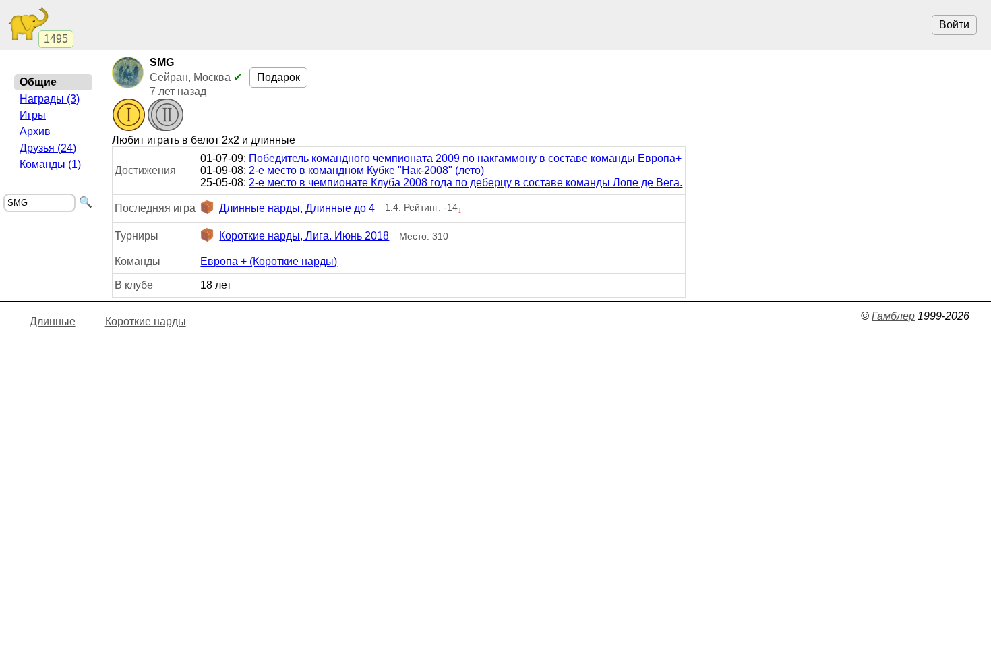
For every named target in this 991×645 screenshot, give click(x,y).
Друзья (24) (48, 148)
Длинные (53, 321)
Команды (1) (50, 164)
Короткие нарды (145, 321)
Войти (954, 24)
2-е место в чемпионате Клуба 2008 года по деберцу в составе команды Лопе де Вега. (465, 182)
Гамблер (893, 316)
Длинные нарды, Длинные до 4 (297, 208)
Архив (35, 131)
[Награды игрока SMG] (148, 116)
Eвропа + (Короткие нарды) (268, 261)
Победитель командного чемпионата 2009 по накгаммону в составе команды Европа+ (465, 158)
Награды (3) (50, 99)
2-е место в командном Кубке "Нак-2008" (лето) (366, 170)
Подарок (278, 77)
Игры (33, 115)
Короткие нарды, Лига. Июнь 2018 (304, 236)
